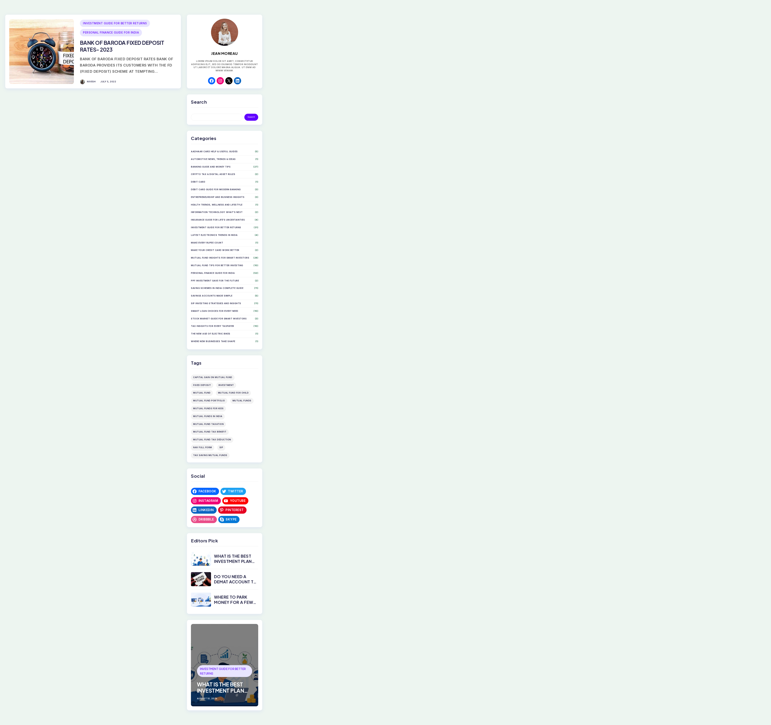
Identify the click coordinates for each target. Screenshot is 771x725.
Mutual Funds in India (207, 416)
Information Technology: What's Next (217, 212)
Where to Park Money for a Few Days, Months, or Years (234, 604)
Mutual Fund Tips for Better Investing (217, 265)
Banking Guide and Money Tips (210, 167)
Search (251, 117)
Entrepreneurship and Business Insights (217, 197)
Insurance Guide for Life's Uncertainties (218, 220)
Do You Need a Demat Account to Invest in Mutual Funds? (235, 584)
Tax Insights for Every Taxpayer (212, 326)
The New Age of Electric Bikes (210, 333)
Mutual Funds (242, 400)
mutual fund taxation (208, 424)
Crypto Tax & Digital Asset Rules (213, 174)
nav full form (202, 447)
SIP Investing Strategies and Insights (216, 303)
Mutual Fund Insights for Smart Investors (220, 258)
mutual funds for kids (208, 408)
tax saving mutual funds (210, 455)
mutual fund (202, 393)
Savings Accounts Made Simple (211, 295)
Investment (226, 385)
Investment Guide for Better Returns (115, 23)
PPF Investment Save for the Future (215, 280)
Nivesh (91, 81)
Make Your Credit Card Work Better (215, 250)
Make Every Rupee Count (207, 242)
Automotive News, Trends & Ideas (213, 159)
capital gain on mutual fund (212, 377)
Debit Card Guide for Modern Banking (216, 189)
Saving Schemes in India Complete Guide (217, 288)
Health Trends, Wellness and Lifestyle (217, 204)
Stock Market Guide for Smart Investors (219, 318)
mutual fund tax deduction (212, 439)
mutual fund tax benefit (209, 432)
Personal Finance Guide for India (111, 32)
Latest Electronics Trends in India (214, 235)
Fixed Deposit (202, 385)
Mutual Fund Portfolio (209, 400)
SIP (221, 447)
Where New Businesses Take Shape (213, 341)
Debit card (198, 182)
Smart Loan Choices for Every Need (214, 311)
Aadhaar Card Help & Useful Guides (214, 151)
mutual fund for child (233, 393)
